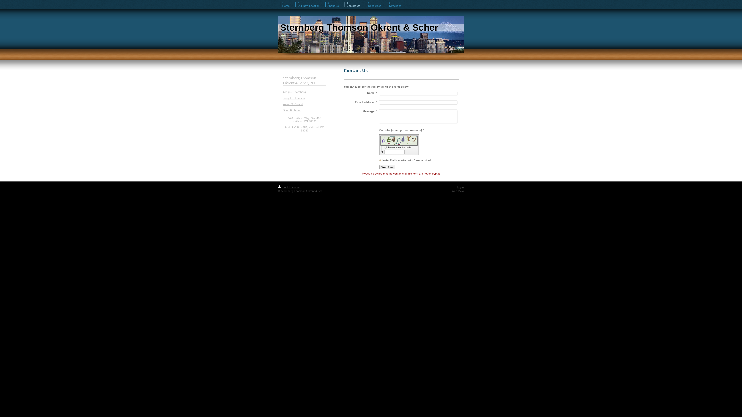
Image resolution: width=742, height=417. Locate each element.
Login (460, 187)
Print (285, 187)
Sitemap (295, 187)
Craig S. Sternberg (294, 91)
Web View (458, 190)
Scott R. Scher (292, 110)
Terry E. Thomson (294, 98)
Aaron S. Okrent (293, 104)
